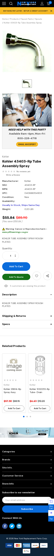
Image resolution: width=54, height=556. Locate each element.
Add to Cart (14, 408)
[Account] (41, 3)
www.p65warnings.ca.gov (15, 232)
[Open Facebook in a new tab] (5, 526)
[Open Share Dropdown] (47, 276)
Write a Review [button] (13, 175)
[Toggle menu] (4, 3)
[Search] (11, 3)
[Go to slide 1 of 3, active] (23, 416)
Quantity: (7, 248)
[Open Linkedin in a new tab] (19, 526)
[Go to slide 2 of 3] (27, 416)
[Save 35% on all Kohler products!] (27, 432)
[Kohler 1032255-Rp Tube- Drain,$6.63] (40, 365)
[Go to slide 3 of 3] (30, 416)
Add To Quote (16, 277)
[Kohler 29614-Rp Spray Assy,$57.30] (14, 365)
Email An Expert (27, 144)
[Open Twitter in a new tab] (12, 526)
